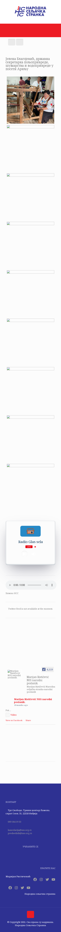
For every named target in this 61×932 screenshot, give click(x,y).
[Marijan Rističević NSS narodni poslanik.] (14, 674)
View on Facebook (14, 720)
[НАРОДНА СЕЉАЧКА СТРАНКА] (30, 16)
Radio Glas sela (30, 542)
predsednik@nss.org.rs (20, 833)
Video (14, 714)
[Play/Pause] (24, 554)
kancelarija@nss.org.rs (20, 830)
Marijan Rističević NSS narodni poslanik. (33, 701)
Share (28, 720)
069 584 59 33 (14, 821)
